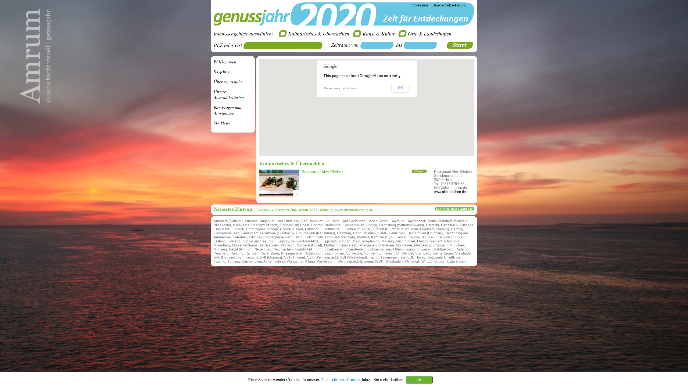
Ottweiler (423, 249)
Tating (373, 257)
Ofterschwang (404, 249)
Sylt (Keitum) (247, 257)
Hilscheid (256, 237)
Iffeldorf (363, 237)
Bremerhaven (353, 225)
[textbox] (285, 45)
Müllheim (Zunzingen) (430, 245)
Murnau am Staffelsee (376, 245)
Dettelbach (449, 225)
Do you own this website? (340, 88)
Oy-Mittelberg (442, 249)
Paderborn (463, 249)
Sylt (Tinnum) (294, 257)
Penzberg (221, 253)
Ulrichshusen (252, 261)
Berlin (432, 221)
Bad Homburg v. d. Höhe (320, 221)
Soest (389, 253)
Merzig (422, 241)
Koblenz (234, 241)
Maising (388, 241)
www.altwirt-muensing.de (354, 209)
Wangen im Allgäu (301, 261)
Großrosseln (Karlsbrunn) (315, 233)
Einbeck (237, 229)
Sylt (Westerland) (353, 257)
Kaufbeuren (417, 237)
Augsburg (267, 221)
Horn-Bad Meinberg (340, 237)
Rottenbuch (313, 253)
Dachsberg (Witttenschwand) (401, 225)
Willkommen (225, 61)
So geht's (221, 71)
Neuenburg (263, 249)
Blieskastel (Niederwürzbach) (255, 225)
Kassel (401, 237)
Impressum (419, 5)
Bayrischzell (416, 221)
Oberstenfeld (356, 249)
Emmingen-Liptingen (262, 229)
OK (400, 88)
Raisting (237, 253)
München (457, 245)
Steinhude (463, 253)
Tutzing (219, 261)
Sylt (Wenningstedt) (322, 257)
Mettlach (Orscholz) (445, 241)
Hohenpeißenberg (278, 237)
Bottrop (316, 225)
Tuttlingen (454, 257)
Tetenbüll (406, 257)
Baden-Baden (377, 221)
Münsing (220, 249)
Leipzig (283, 241)
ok (419, 380)
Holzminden (314, 237)
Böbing (371, 225)
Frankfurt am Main (403, 229)
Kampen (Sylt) (382, 237)
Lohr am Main (349, 241)
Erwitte (285, 229)
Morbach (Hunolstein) (340, 245)
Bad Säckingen (353, 221)
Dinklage (466, 225)
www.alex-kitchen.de (450, 192)
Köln (271, 241)
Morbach (287, 245)
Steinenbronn (442, 253)
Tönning (233, 261)
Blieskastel (222, 225)
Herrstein (240, 237)
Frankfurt (380, 229)
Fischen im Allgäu (357, 229)
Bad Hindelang (288, 221)
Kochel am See (254, 241)
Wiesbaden (394, 261)
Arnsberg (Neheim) (228, 221)
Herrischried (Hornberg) (425, 233)
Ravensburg (269, 253)
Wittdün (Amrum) (434, 261)
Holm (299, 237)
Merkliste (222, 123)
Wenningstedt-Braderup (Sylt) (360, 261)
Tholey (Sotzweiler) (430, 257)
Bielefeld (460, 221)
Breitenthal (333, 225)
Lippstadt (329, 241)
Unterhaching (274, 261)
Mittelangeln (269, 245)
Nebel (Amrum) (240, 249)
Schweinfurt (373, 253)
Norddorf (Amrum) (308, 249)
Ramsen (251, 253)
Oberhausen (334, 249)
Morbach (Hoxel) (309, 245)
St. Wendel (404, 253)
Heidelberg (397, 233)
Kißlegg (219, 241)
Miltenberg (222, 245)
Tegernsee (389, 257)
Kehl (431, 237)
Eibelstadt (221, 229)
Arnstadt (251, 221)
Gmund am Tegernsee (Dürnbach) (267, 233)
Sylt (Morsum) (271, 257)
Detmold (432, 225)
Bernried (445, 221)
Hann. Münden (364, 233)
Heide (382, 233)
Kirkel (458, 237)
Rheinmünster (291, 253)
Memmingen (405, 241)
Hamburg (344, 233)
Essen (298, 229)
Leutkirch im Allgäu (305, 241)
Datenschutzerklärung (339, 379)
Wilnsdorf (412, 261)
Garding (457, 229)
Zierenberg (458, 261)
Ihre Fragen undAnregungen (227, 110)
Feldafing (312, 229)
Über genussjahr (228, 81)
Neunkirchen (283, 249)
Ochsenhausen (379, 249)
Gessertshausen (226, 233)
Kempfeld (445, 237)
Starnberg (422, 253)
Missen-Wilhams (245, 245)
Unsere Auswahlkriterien (229, 94)
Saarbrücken (334, 253)
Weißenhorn (326, 261)
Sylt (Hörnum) (224, 257)
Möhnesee (404, 245)
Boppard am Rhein (294, 225)
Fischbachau (331, 229)
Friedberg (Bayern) (434, 229)
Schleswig (354, 253)
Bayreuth (397, 221)
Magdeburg (370, 241)
